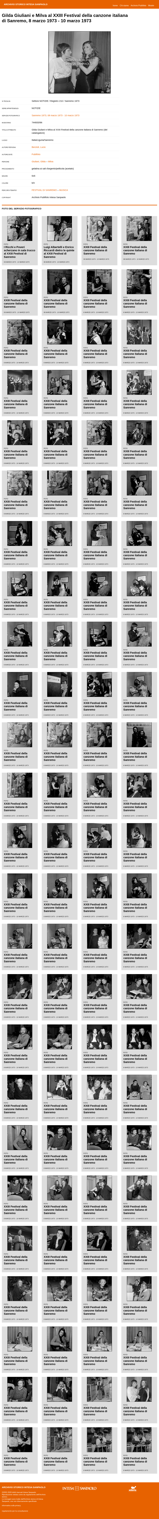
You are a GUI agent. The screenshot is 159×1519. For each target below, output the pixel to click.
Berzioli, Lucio (39, 147)
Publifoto (36, 154)
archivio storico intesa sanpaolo (25, 4)
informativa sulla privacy (11, 1505)
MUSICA (63, 190)
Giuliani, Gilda (39, 161)
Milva (50, 161)
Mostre (151, 5)
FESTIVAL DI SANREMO (44, 190)
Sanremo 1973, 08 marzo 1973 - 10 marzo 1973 (55, 115)
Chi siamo (124, 5)
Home (116, 5)
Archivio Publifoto (138, 5)
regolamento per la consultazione (15, 1511)
